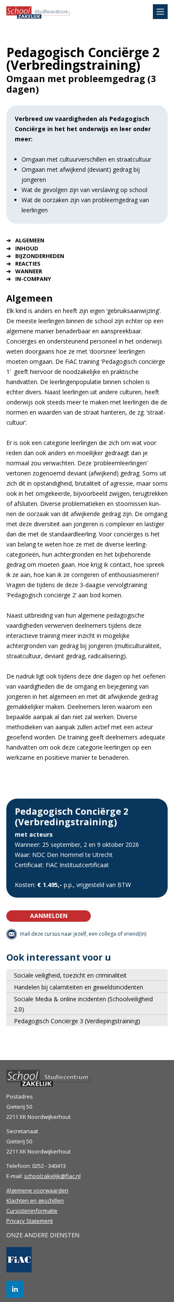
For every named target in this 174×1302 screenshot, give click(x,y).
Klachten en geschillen (35, 1200)
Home (38, 18)
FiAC (19, 1259)
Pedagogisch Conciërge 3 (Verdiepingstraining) (77, 1021)
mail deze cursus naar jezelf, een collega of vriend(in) (83, 933)
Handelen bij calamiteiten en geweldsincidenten (78, 987)
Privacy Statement (29, 1221)
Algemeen (29, 240)
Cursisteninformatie (31, 1210)
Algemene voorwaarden (37, 1190)
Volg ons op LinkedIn (14, 1289)
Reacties (28, 263)
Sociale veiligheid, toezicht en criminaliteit (70, 975)
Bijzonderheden (39, 256)
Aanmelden (49, 916)
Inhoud (26, 248)
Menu (160, 11)
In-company (33, 279)
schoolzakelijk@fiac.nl (52, 1176)
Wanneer (28, 271)
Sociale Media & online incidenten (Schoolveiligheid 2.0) (83, 1004)
